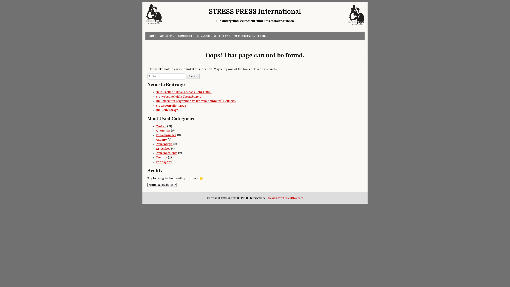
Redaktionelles (166, 135)
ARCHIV (161, 139)
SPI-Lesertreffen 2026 (171, 105)
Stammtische (185, 36)
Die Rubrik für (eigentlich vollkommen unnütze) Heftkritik (196, 101)
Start (152, 36)
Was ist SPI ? (167, 36)
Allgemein (163, 130)
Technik (161, 157)
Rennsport (163, 162)
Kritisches (163, 148)
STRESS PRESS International (255, 11)
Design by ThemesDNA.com (285, 198)
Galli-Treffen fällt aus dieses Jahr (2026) (184, 92)
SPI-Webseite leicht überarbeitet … (179, 96)
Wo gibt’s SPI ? (222, 36)
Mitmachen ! (203, 36)
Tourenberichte (166, 153)
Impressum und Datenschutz (250, 36)
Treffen (161, 126)
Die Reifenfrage (167, 110)
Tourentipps (164, 144)
